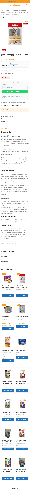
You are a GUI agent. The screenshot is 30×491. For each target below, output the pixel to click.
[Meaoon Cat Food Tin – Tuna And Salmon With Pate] (21, 465)
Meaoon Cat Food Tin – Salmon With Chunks (21, 445)
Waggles (18, 327)
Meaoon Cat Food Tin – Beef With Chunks (21, 387)
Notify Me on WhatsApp (15, 90)
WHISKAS (4, 297)
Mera (6, 120)
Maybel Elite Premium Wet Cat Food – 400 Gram (7, 323)
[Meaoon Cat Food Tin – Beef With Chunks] (21, 379)
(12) (9, 329)
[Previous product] (2, 17)
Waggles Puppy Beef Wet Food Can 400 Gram (21, 323)
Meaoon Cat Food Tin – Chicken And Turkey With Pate (21, 416)
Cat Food (3, 12)
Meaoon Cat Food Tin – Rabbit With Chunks (7, 387)
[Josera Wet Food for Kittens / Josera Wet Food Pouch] (7, 347)
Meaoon (4, 391)
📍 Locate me (14, 64)
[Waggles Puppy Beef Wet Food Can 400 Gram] (21, 315)
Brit (16, 359)
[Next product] (6, 17)
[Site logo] (14, 5)
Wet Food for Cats (12, 12)
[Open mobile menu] (1, 5)
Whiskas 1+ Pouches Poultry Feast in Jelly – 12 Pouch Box (7, 293)
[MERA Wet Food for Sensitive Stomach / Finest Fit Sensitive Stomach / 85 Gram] (21, 285)
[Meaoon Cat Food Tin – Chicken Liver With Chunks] (7, 436)
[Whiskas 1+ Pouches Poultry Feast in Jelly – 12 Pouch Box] (7, 285)
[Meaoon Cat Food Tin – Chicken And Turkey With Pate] (21, 408)
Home (2, 10)
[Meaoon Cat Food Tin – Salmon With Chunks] (21, 436)
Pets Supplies (14, 10)
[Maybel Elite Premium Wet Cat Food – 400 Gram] (7, 315)
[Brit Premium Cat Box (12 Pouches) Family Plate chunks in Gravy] (21, 347)
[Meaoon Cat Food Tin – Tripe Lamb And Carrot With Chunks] (7, 465)
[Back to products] (4, 17)
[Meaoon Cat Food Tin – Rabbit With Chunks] (7, 379)
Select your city (5, 64)
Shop (7, 10)
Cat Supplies (22, 10)
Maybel (3, 327)
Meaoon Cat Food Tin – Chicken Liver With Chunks (7, 445)
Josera (3, 359)
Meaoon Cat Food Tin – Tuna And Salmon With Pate (21, 474)
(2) (8, 361)
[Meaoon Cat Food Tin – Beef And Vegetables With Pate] (7, 408)
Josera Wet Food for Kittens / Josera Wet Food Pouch (7, 355)
